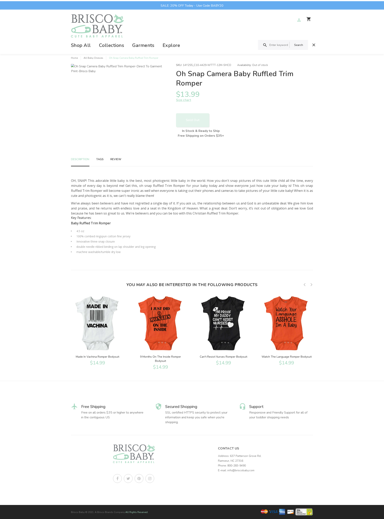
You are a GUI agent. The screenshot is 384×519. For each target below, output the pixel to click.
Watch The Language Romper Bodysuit (287, 357)
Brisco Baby (78, 512)
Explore (171, 45)
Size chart (183, 100)
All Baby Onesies (93, 58)
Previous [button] (305, 285)
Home (74, 58)
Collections (111, 45)
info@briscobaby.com (240, 470)
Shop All (81, 45)
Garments (143, 45)
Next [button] (311, 285)
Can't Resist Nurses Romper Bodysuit (223, 357)
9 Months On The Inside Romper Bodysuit (160, 359)
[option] (97, 330)
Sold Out (192, 120)
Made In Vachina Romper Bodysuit (97, 357)
